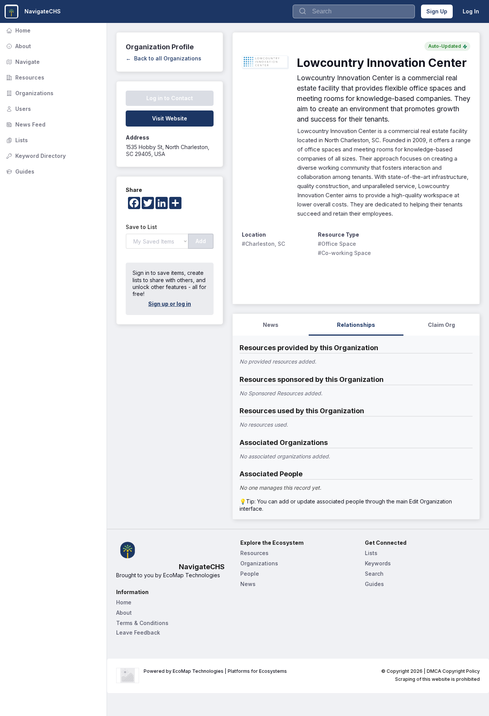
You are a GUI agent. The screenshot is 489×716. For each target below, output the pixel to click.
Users (18, 109)
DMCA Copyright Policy (453, 671)
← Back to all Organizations (163, 58)
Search (374, 573)
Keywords (378, 563)
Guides (19, 171)
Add (201, 241)
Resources (24, 77)
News (248, 584)
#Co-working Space (344, 253)
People (249, 573)
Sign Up (436, 11)
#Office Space (337, 243)
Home (18, 30)
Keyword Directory (35, 156)
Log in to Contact (169, 98)
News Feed (25, 124)
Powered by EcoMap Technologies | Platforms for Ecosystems (215, 671)
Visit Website (169, 118)
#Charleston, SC (263, 243)
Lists (16, 140)
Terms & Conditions (142, 623)
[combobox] (354, 11)
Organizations (29, 93)
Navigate (22, 61)
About (18, 46)
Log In (471, 11)
